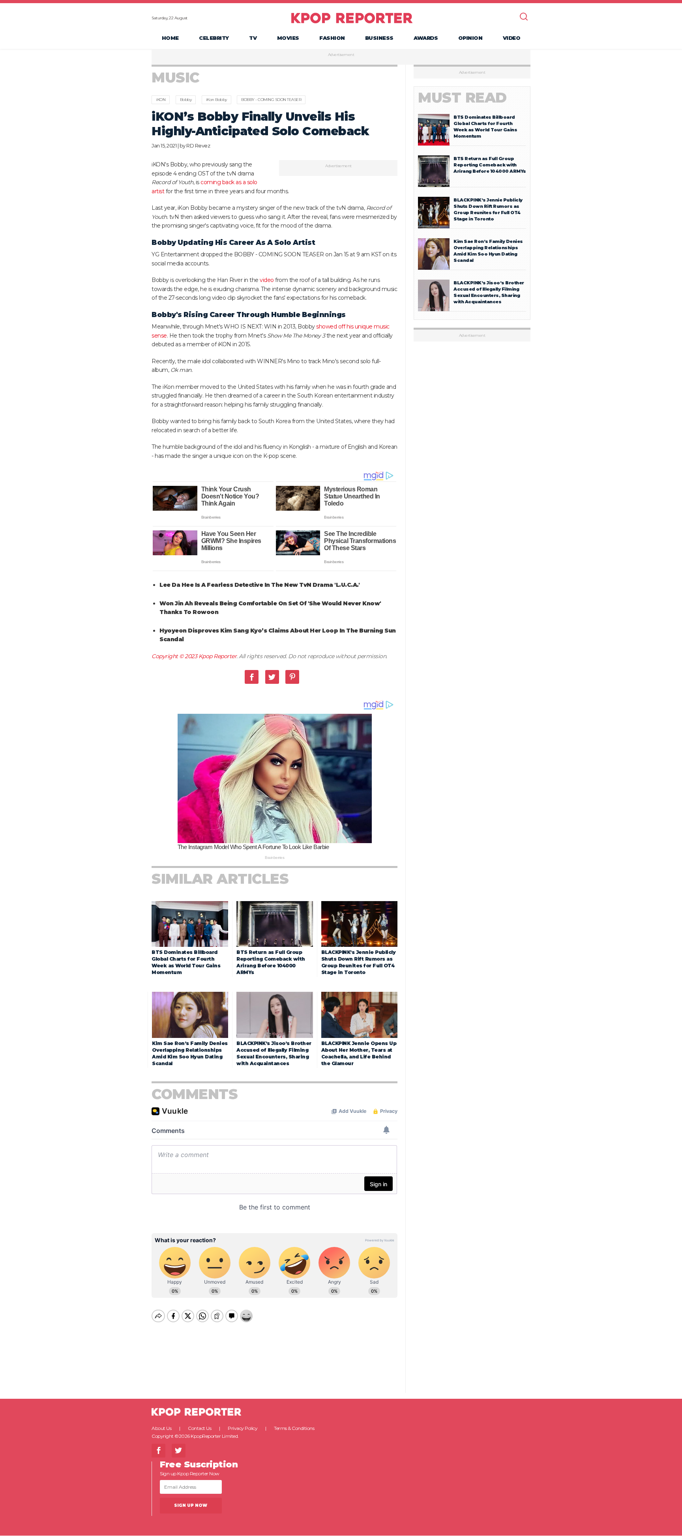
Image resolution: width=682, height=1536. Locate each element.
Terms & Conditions (294, 1428)
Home (170, 38)
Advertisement (341, 55)
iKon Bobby (216, 99)
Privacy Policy (242, 1428)
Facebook (252, 677)
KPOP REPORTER (351, 17)
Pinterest (292, 677)
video (267, 280)
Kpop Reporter (218, 656)
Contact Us (199, 1428)
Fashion (332, 38)
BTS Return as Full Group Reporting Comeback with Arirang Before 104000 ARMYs (489, 165)
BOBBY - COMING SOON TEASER (271, 99)
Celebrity (214, 38)
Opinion (470, 38)
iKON (160, 99)
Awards (426, 38)
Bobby (186, 99)
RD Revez (198, 145)
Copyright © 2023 (175, 656)
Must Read (462, 97)
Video (512, 38)
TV (253, 38)
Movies (288, 38)
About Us (161, 1428)
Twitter (272, 677)
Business (379, 38)
